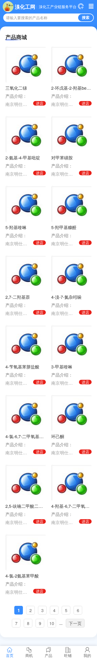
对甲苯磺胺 (62, 158)
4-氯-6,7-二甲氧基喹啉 (25, 436)
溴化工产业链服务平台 (58, 7)
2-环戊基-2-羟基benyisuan (71, 88)
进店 (39, 103)
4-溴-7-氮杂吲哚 (66, 297)
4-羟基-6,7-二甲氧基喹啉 (71, 506)
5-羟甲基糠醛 (64, 227)
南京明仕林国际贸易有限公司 (18, 104)
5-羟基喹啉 (15, 227)
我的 (87, 655)
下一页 (75, 623)
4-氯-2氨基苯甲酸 (22, 576)
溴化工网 (25, 6)
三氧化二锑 (16, 88)
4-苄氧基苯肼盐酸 (22, 367)
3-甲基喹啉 (61, 367)
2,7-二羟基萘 (17, 297)
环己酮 (57, 436)
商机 (29, 655)
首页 (9, 655)
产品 (48, 655)
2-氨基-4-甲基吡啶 (22, 158)
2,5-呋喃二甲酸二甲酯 (25, 506)
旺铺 (68, 655)
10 (51, 623)
